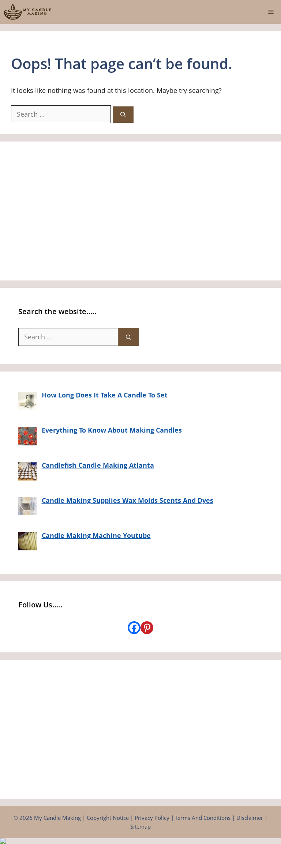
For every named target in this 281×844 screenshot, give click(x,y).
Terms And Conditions (203, 817)
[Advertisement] (140, 211)
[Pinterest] (146, 627)
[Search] (123, 114)
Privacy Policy (152, 817)
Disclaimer (249, 817)
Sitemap (140, 826)
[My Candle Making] (27, 12)
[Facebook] (134, 627)
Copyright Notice (108, 817)
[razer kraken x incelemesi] (140, 841)
